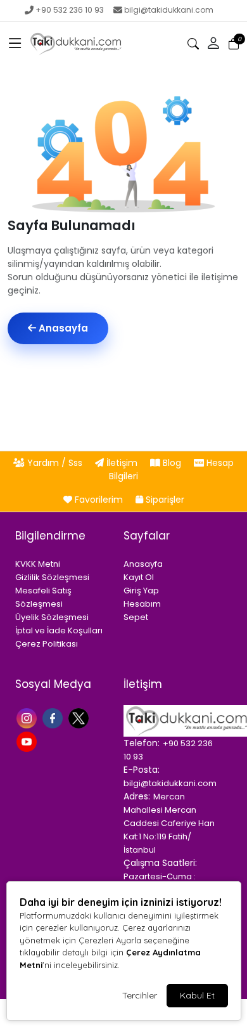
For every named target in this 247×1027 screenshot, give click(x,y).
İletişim (122, 462)
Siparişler (163, 499)
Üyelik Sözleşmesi (52, 617)
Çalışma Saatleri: (160, 862)
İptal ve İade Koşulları (59, 630)
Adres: (137, 796)
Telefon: (142, 743)
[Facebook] (54, 717)
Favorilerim (98, 499)
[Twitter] (80, 717)
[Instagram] (28, 717)
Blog (172, 462)
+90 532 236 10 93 (69, 9)
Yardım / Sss (55, 462)
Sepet (136, 617)
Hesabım (142, 604)
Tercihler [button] (139, 995)
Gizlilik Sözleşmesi (52, 577)
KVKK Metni (37, 564)
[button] (15, 43)
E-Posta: (142, 769)
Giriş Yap (141, 591)
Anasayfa (62, 328)
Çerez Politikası (46, 644)
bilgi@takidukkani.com (168, 9)
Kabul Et (197, 995)
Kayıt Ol (139, 577)
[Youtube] (28, 741)
